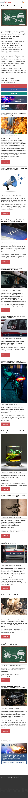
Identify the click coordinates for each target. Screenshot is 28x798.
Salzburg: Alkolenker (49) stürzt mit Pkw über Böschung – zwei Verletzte (13, 431)
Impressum (4, 777)
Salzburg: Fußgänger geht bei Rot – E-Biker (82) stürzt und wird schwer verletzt (14, 169)
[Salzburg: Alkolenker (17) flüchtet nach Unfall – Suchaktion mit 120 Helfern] (14, 554)
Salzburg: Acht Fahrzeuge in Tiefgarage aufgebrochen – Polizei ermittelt (11, 268)
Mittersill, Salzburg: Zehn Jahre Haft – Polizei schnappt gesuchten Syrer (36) (13, 496)
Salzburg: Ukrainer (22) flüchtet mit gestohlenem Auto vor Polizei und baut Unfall (13, 687)
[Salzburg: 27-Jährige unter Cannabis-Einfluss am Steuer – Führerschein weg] (14, 654)
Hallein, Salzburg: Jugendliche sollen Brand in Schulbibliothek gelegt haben (13, 114)
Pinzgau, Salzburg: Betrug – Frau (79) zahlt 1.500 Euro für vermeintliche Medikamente (12, 220)
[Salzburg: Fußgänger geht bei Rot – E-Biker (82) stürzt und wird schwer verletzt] (14, 182)
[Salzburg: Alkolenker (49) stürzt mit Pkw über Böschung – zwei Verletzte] (14, 452)
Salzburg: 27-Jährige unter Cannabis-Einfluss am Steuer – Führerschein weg (13, 643)
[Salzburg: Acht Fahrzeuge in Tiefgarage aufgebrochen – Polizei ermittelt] (14, 279)
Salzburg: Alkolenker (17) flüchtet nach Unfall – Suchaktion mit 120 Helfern (13, 542)
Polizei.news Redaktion (15, 28)
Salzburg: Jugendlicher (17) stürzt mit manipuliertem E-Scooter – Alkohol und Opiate (13, 362)
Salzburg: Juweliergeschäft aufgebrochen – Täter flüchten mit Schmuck (12, 595)
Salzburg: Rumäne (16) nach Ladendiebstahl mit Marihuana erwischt (13, 317)
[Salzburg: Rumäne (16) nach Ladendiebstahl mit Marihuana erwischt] (14, 328)
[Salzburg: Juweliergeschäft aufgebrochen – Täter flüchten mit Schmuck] (14, 606)
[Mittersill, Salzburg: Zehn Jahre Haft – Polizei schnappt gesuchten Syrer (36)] (14, 507)
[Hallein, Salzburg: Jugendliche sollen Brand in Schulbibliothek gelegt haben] (14, 125)
